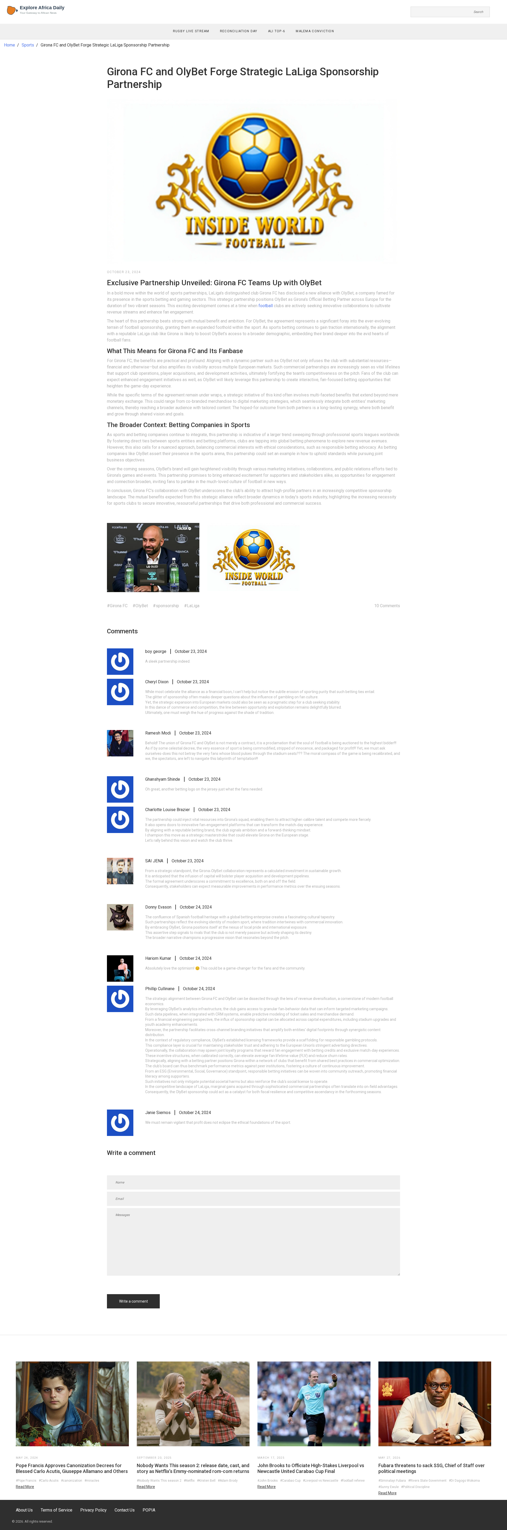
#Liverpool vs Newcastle (320, 1480)
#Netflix (189, 1480)
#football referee (353, 1480)
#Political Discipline (415, 1487)
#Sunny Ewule (388, 1487)
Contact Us (125, 1510)
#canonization (71, 1480)
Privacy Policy (93, 1510)
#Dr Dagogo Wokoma (464, 1480)
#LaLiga (191, 605)
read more (25, 1487)
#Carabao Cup (290, 1480)
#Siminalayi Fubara (392, 1480)
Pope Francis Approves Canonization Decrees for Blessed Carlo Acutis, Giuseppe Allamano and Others (72, 1468)
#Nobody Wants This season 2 (159, 1480)
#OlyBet (140, 605)
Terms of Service (56, 1510)
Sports (28, 45)
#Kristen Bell (206, 1480)
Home (9, 45)
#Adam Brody (228, 1480)
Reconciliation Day (238, 31)
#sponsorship (166, 605)
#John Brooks (267, 1480)
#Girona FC (117, 605)
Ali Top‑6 (276, 31)
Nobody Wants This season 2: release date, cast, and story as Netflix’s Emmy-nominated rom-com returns (193, 1468)
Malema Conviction (315, 31)
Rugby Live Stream (191, 31)
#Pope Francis (26, 1480)
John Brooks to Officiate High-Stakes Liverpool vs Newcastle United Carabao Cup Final (310, 1468)
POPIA (149, 1510)
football (266, 305)
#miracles (91, 1480)
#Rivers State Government (427, 1480)
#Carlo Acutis (49, 1480)
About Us (24, 1510)
